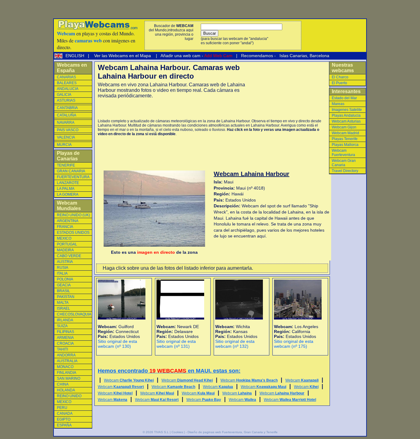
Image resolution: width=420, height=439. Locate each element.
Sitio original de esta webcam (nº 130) (117, 344)
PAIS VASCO (67, 130)
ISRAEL (63, 308)
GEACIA (64, 285)
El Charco (340, 77)
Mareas (338, 104)
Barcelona (319, 55)
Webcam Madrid (345, 133)
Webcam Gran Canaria (344, 163)
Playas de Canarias (68, 156)
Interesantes (346, 91)
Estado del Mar (344, 98)
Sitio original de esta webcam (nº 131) (176, 344)
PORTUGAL (67, 244)
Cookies (177, 432)
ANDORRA (66, 355)
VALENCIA (66, 137)
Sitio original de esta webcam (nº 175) (293, 344)
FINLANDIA (66, 372)
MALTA (63, 302)
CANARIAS (66, 77)
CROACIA (65, 343)
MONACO (65, 367)
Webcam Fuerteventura (343, 152)
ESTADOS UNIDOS (73, 232)
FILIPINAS (65, 332)
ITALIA (62, 273)
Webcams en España (72, 67)
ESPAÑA (64, 425)
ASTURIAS (66, 100)
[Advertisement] (170, 109)
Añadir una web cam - (196, 55)
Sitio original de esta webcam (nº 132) (235, 344)
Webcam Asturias (346, 121)
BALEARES (67, 83)
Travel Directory (345, 171)
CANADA (65, 413)
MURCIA (64, 145)
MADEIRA (65, 250)
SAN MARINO (68, 378)
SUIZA (62, 326)
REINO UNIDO (69, 396)
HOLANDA (66, 390)
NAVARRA (65, 122)
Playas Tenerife (345, 139)
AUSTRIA (65, 262)
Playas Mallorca (345, 145)
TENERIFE (66, 165)
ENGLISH (75, 55)
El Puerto (339, 83)
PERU (62, 408)
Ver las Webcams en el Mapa (122, 55)
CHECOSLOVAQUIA (74, 314)
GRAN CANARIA (71, 171)
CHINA (63, 384)
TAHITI (62, 349)
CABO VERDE (69, 256)
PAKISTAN (65, 297)
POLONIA (65, 279)
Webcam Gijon (344, 127)
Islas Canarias (292, 55)
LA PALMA (65, 188)
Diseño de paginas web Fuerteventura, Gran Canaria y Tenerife (233, 432)
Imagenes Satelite (347, 110)
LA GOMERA (67, 194)
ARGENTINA (67, 221)
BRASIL (63, 291)
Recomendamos (256, 55)
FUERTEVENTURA (73, 177)
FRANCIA (65, 227)
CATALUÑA (66, 115)
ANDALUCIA (67, 89)
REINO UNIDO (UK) (73, 215)
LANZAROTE (68, 183)
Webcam (129, 380)
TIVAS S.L (161, 432)
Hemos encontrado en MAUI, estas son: (169, 371)
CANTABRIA (67, 108)
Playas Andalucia (346, 115)
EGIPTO (63, 419)
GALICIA (64, 94)
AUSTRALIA (67, 361)
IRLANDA (65, 320)
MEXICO (64, 238)
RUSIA (62, 267)
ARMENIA (65, 337)
